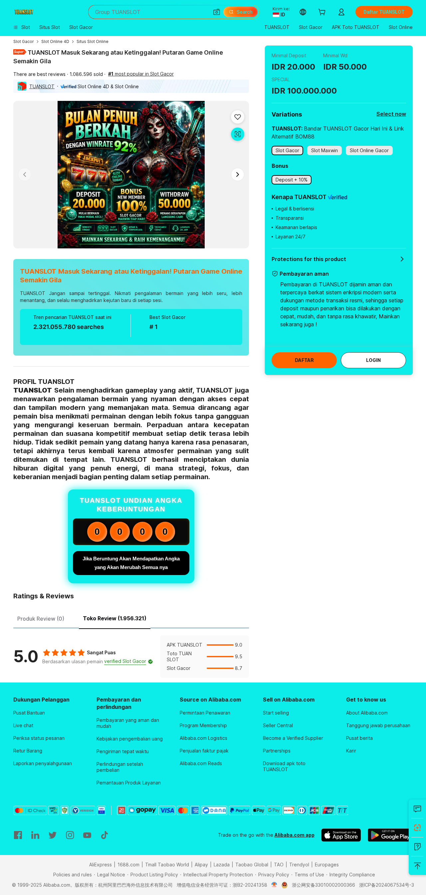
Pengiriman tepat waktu (123, 751)
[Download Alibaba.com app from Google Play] (390, 835)
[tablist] (131, 617)
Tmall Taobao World (167, 864)
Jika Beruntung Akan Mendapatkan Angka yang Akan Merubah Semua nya (131, 563)
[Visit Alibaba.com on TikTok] (104, 835)
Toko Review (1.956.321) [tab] (114, 618)
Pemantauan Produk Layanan (129, 782)
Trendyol (299, 864)
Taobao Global (251, 864)
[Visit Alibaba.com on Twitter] (52, 835)
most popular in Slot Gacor (141, 74)
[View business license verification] (274, 885)
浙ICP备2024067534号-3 (386, 885)
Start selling (276, 713)
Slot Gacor (23, 41)
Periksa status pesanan (39, 738)
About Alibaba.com (367, 713)
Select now (391, 114)
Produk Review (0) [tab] (40, 618)
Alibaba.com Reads (201, 763)
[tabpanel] (131, 656)
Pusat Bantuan (29, 713)
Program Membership (203, 725)
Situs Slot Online (92, 41)
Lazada (222, 864)
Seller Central (278, 725)
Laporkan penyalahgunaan (42, 763)
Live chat (23, 725)
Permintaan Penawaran (205, 713)
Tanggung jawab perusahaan (378, 725)
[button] (217, 12)
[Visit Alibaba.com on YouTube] (87, 835)
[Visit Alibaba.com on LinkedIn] (35, 835)
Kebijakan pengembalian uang (130, 739)
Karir (351, 750)
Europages (327, 864)
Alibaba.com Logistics (203, 738)
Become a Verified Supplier (293, 738)
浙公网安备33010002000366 (323, 885)
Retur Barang (27, 750)
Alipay (201, 864)
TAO (279, 864)
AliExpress (100, 864)
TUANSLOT (42, 86)
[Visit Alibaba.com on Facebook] (18, 835)
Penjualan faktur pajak (204, 750)
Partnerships (277, 750)
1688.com (128, 864)
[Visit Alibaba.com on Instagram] (70, 835)
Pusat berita (359, 738)
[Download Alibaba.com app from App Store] (341, 835)
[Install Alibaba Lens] (417, 827)
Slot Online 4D (55, 41)
